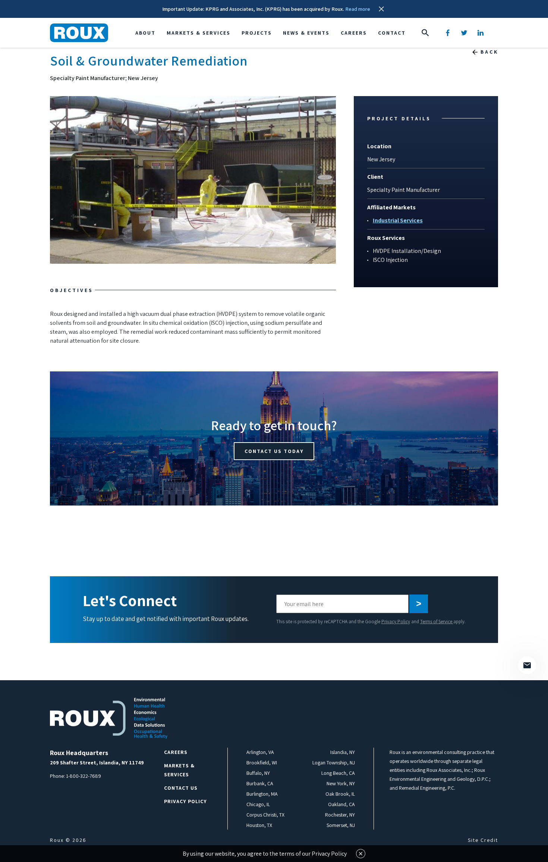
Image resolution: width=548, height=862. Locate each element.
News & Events (306, 32)
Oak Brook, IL (340, 793)
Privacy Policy (395, 621)
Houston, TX (259, 825)
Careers (354, 32)
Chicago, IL (258, 804)
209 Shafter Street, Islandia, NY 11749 (97, 762)
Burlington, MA (262, 793)
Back (489, 51)
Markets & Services (198, 32)
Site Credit (483, 840)
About (145, 32)
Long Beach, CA (338, 773)
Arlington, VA (260, 752)
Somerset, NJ (341, 825)
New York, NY (341, 783)
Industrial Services (398, 220)
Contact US (181, 788)
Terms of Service (436, 621)
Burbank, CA (259, 783)
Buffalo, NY (258, 773)
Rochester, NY (340, 814)
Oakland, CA (341, 804)
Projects (257, 32)
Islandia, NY (342, 752)
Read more (357, 9)
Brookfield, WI (261, 762)
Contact (392, 32)
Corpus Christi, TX (265, 814)
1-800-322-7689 (83, 776)
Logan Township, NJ (333, 762)
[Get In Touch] (527, 665)
